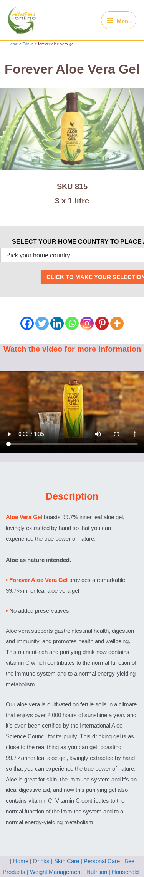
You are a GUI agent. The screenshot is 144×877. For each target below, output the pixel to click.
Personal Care (101, 861)
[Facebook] (27, 323)
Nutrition (97, 872)
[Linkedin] (57, 323)
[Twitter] (42, 323)
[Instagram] (87, 323)
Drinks (41, 861)
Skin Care (67, 861)
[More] (117, 323)
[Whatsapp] (72, 323)
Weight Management (55, 872)
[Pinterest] (102, 323)
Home (21, 861)
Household (125, 872)
